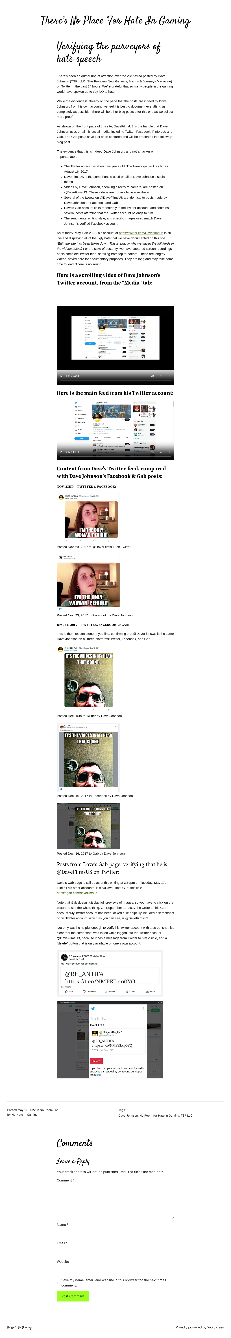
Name (62, 1224)
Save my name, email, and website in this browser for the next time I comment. (113, 1282)
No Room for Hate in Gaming (159, 1115)
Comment (66, 1180)
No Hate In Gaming (19, 1327)
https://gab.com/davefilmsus (77, 893)
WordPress (215, 1327)
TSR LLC (187, 1115)
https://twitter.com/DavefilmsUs (141, 233)
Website (63, 1262)
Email (62, 1243)
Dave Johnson (128, 1115)
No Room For (49, 1110)
